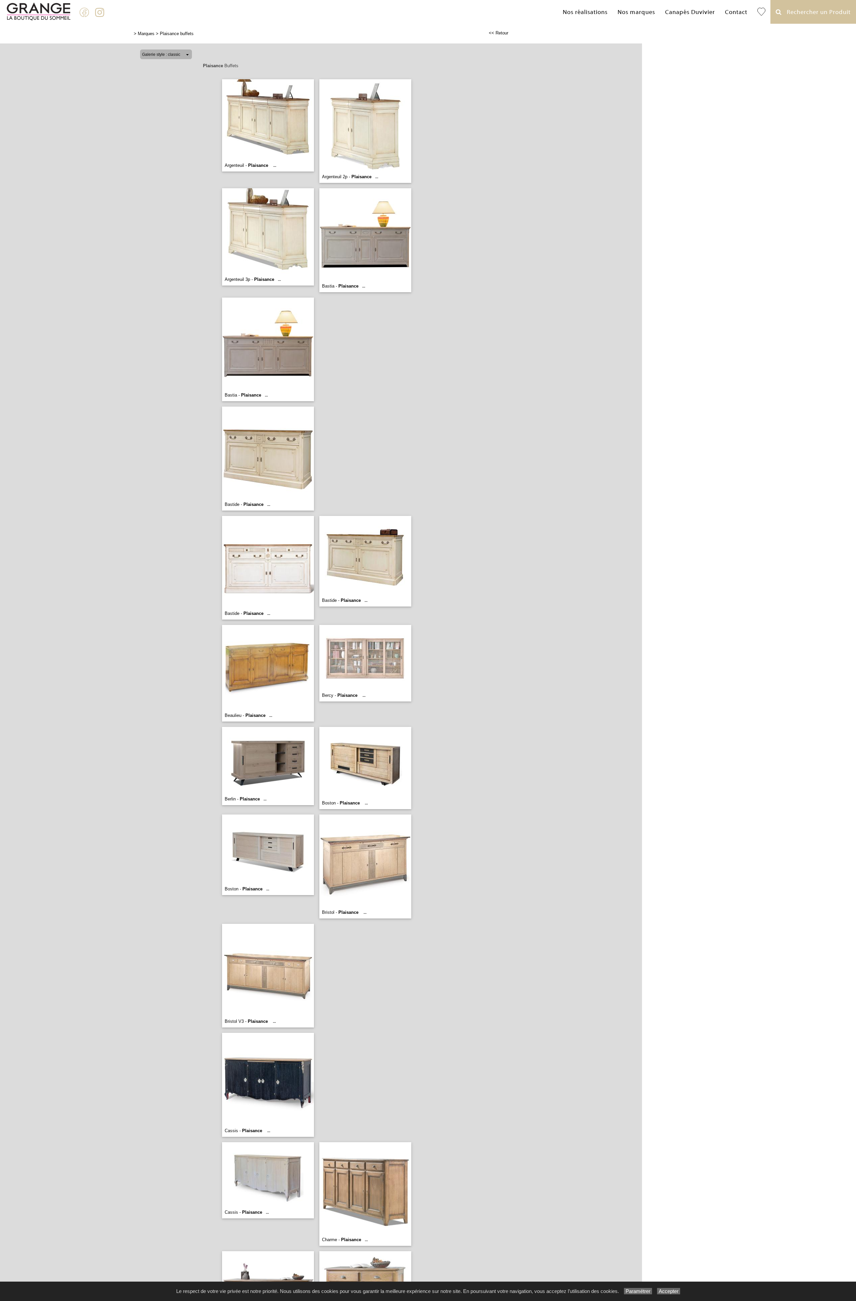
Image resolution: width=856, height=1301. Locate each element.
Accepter (668, 1291)
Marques (146, 33)
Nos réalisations (585, 12)
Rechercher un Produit (816, 12)
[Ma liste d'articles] (761, 12)
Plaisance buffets (177, 33)
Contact (736, 12)
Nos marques (636, 12)
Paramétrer (638, 1291)
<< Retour (498, 32)
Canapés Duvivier (690, 12)
